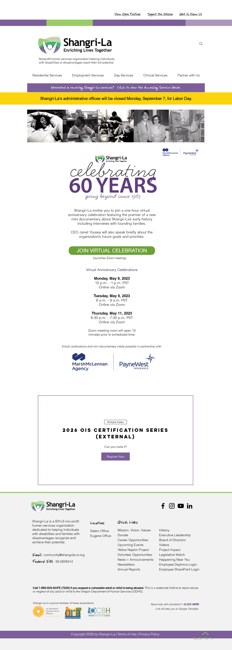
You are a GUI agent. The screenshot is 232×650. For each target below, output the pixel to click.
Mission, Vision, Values (134, 530)
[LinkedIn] (189, 506)
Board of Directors (172, 540)
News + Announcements (136, 559)
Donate (123, 535)
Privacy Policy (149, 634)
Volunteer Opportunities (135, 555)
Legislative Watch (172, 555)
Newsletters (126, 564)
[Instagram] (172, 506)
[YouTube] (181, 506)
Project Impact (170, 550)
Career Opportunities (133, 540)
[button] (47, 75)
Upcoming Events (131, 545)
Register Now (115, 456)
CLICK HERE (191, 604)
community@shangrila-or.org (64, 555)
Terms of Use (126, 634)
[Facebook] (163, 506)
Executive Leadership (175, 535)
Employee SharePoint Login (179, 569)
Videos (164, 545)
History (164, 530)
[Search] (201, 44)
